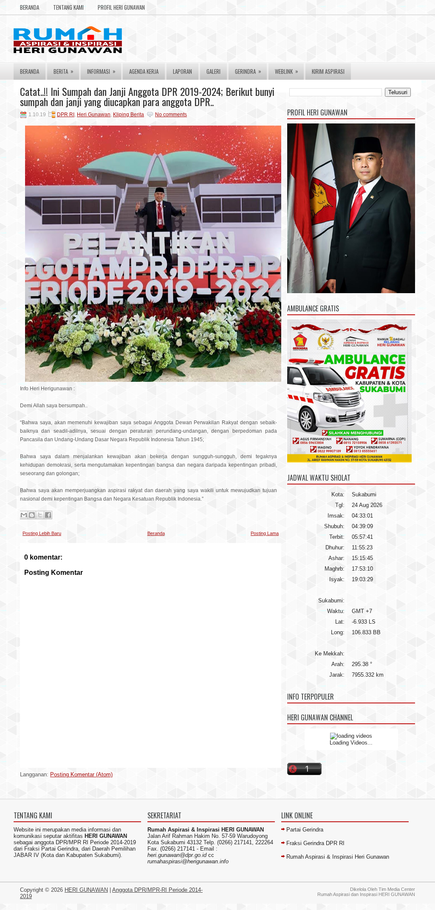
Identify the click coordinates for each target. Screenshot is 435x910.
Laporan (182, 71)
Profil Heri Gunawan (121, 7)
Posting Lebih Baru (42, 533)
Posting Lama (265, 533)
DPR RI (65, 115)
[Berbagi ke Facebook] (48, 515)
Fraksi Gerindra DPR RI (315, 843)
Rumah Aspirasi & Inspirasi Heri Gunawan (337, 857)
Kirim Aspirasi (328, 71)
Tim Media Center (397, 889)
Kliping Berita (128, 115)
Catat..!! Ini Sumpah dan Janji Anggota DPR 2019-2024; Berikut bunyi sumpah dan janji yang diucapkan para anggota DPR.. (147, 96)
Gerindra (248, 71)
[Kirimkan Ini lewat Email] (24, 515)
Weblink (286, 71)
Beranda (29, 7)
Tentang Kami (68, 7)
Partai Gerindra (304, 829)
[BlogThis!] (32, 515)
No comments (171, 115)
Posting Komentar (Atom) (81, 774)
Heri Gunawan (93, 115)
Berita (63, 71)
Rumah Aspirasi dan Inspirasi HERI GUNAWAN (366, 894)
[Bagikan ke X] (40, 515)
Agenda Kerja (143, 71)
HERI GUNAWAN (86, 890)
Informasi (101, 71)
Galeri (213, 71)
